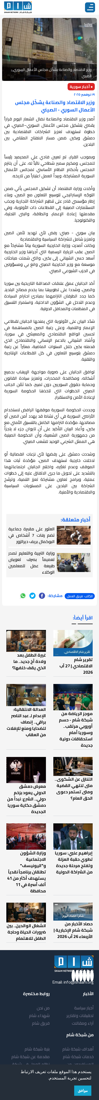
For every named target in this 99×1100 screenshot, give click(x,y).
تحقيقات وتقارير (80, 1015)
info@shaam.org (79, 982)
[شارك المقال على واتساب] (23, 595)
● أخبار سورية (81, 86)
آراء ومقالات (83, 1023)
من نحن (43, 1008)
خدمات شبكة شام (78, 1056)
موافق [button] (83, 1090)
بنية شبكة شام (37, 1049)
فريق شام (41, 1023)
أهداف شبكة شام (78, 1049)
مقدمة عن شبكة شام (30, 1056)
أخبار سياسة (84, 1008)
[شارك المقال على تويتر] (32, 595)
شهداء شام (39, 1015)
